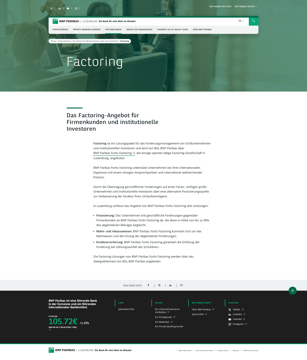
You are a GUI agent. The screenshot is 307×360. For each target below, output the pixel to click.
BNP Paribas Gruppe (245, 7)
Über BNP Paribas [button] (202, 30)
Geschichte (198, 314)
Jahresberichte (126, 309)
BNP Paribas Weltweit (220, 7)
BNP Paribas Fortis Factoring (112, 153)
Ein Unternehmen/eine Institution (167, 311)
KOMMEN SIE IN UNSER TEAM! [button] (172, 30)
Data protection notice (204, 350)
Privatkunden (60, 30)
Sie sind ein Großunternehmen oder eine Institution (95, 41)
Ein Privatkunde (164, 317)
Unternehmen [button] (113, 30)
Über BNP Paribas (202, 309)
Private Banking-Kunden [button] (86, 30)
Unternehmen (64, 41)
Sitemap (235, 350)
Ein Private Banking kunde (169, 326)
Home (53, 41)
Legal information (185, 350)
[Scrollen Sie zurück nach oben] (293, 291)
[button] (241, 21)
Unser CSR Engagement (139, 30)
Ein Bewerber (162, 321)
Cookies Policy (222, 350)
